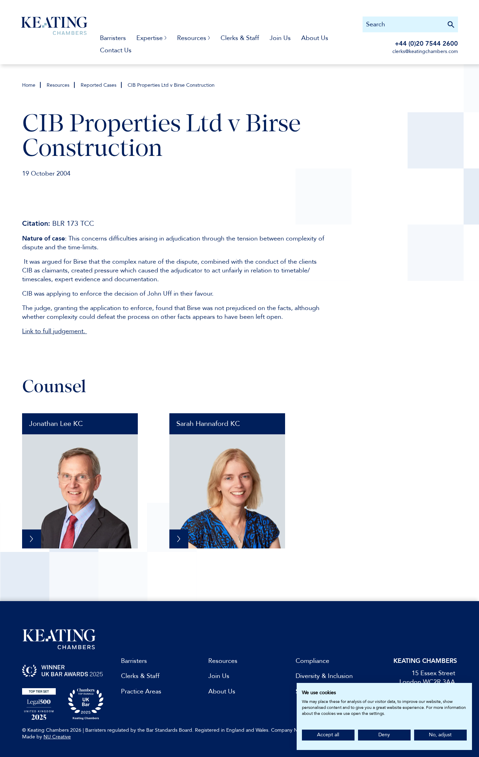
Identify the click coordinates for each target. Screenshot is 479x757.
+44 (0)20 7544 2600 (426, 43)
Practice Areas (141, 691)
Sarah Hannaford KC (208, 423)
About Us (314, 38)
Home (28, 85)
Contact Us (115, 50)
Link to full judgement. (54, 331)
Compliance (312, 661)
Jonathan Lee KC (56, 423)
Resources (58, 85)
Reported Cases (98, 85)
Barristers (113, 38)
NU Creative (57, 736)
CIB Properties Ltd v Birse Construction (171, 85)
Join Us (280, 38)
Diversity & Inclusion (324, 676)
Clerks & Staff (240, 38)
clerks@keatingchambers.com (425, 51)
